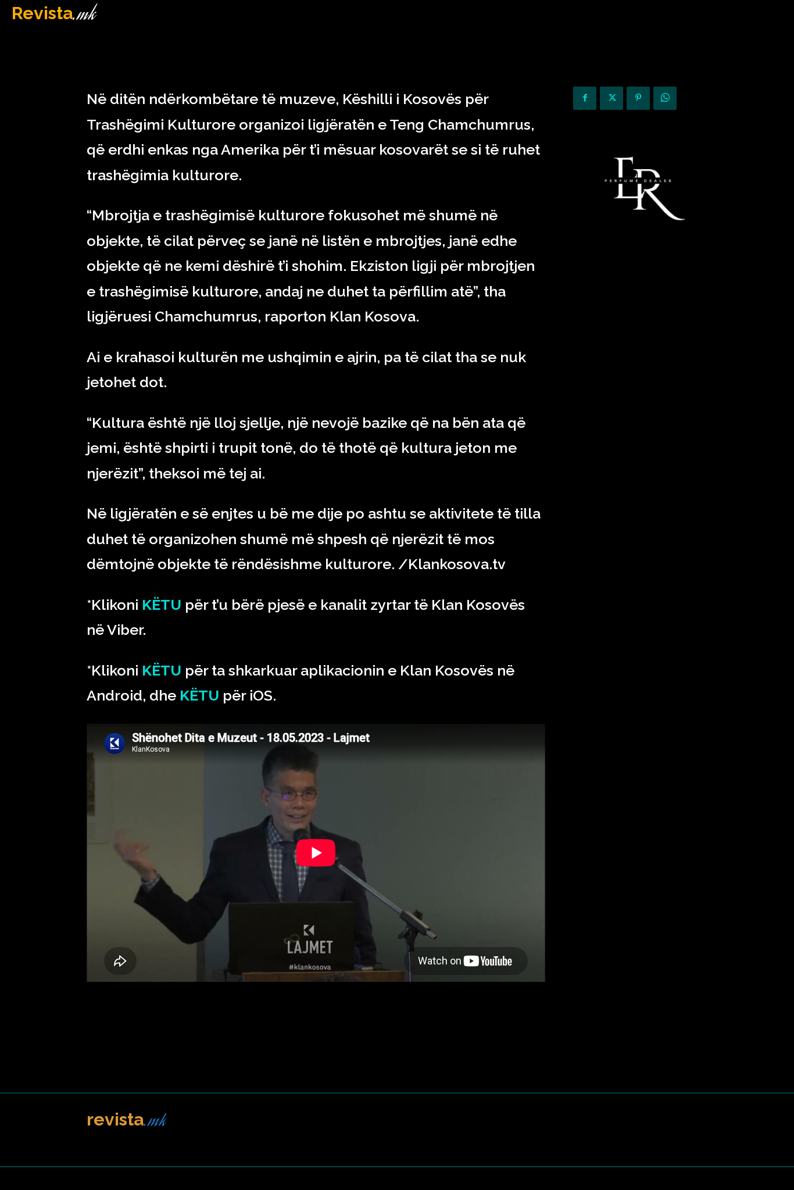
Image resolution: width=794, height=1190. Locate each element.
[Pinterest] (638, 98)
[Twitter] (611, 98)
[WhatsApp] (665, 98)
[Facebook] (584, 98)
